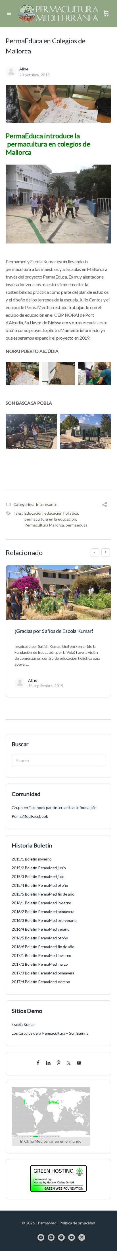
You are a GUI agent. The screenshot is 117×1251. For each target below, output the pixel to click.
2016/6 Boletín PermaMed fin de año (43, 946)
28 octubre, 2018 (34, 74)
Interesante (46, 504)
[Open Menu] (9, 13)
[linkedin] (51, 1237)
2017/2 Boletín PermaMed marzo (40, 964)
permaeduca (76, 525)
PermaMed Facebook (30, 816)
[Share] (104, 505)
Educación (33, 513)
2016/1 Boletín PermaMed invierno (41, 902)
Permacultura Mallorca (44, 525)
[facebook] (40, 1237)
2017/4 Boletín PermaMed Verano (41, 981)
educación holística (61, 513)
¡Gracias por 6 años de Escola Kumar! (53, 631)
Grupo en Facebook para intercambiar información (54, 807)
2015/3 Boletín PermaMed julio (38, 876)
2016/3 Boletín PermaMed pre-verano (44, 920)
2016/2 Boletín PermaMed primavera (43, 911)
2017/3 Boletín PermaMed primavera (43, 972)
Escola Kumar (23, 1024)
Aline (23, 68)
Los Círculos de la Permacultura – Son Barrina (50, 1033)
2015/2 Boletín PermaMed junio (39, 867)
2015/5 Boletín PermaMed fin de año (43, 894)
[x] (81, 1237)
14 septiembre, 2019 (45, 685)
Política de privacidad (77, 1222)
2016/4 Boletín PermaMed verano (41, 929)
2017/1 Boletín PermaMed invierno (41, 955)
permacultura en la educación (50, 519)
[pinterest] (61, 1237)
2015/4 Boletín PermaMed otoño (40, 885)
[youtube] (71, 1237)
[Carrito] (106, 13)
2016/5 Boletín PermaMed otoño (40, 937)
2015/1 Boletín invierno (32, 859)
